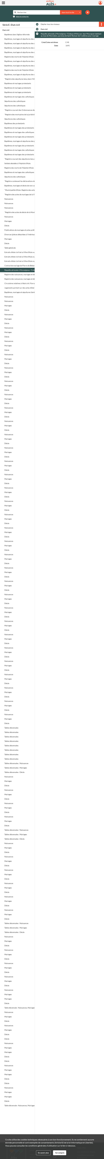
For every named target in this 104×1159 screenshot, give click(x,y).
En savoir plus (43, 1153)
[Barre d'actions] (101, 24)
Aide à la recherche (22, 17)
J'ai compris (59, 1153)
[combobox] (71, 12)
